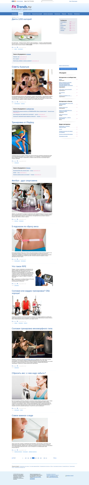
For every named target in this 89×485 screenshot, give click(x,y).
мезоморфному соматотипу (29, 359)
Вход (70, 1)
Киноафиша (14, 13)
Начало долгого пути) (63, 107)
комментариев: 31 (23, 172)
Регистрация (74, 1)
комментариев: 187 (22, 58)
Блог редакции (20, 1)
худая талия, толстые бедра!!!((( (65, 89)
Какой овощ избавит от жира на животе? (22, 60)
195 (38, 458)
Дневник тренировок (48, 13)
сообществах (30, 109)
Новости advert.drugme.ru (64, 65)
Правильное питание (18, 451)
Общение (64, 13)
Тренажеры (16, 285)
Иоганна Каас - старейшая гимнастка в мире (64, 127)
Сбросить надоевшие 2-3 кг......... (65, 95)
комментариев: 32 (44, 116)
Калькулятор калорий (37, 13)
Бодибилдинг (63, 25)
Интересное (32, 479)
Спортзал (22, 103)
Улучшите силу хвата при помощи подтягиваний (66, 132)
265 (44, 458)
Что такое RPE (19, 266)
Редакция (32, 174)
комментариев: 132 (35, 60)
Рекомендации (17, 103)
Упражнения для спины (24, 466)
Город (25, 1)
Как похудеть (25, 451)
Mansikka (38, 116)
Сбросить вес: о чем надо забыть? (29, 373)
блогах (28, 168)
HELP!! (60, 79)
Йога (61, 23)
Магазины (70, 13)
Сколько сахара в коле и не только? (21, 174)
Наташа (31, 170)
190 (25, 458)
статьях (28, 54)
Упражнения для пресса (45, 466)
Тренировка (17, 162)
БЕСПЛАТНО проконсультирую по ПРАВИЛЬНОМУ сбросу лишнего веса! (30, 111)
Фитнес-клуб (62, 28)
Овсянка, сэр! (16, 56)
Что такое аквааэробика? (34, 466)
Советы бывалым (20, 67)
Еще (54, 457)
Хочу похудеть (62, 92)
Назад (14, 457)
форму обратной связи (53, 477)
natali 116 (36, 114)
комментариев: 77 (16, 112)
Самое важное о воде (22, 415)
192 (30, 458)
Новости (25, 323)
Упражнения (57, 13)
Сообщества (63, 20)
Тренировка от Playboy (23, 122)
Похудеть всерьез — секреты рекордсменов (65, 118)
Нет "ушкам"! (16, 58)
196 (41, 458)
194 (36, 458)
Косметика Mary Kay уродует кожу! (21, 170)
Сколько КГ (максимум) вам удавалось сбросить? (24, 116)
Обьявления (77, 13)
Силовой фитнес (65, 466)
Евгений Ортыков (51, 111)
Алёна (18, 172)
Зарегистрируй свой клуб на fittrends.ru (68, 68)
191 (28, 458)
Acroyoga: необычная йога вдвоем (66, 134)
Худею (14, 172)
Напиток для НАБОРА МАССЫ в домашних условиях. (65, 111)
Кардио (16, 323)
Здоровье (62, 30)
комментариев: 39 (41, 114)
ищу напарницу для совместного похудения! (23, 114)
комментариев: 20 (38, 174)
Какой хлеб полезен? (63, 114)
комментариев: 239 (23, 56)
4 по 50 (60, 129)
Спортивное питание (57, 466)
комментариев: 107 (36, 170)
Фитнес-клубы (27, 13)
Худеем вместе (63, 22)
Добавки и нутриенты (32, 451)
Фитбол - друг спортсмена (24, 180)
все (46, 458)
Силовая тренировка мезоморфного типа (32, 328)
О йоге (51, 466)
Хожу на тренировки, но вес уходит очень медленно (66, 104)
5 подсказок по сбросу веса (25, 226)
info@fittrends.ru (53, 476)
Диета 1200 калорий (22, 19)
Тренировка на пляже (63, 136)
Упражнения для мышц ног (19, 467)
